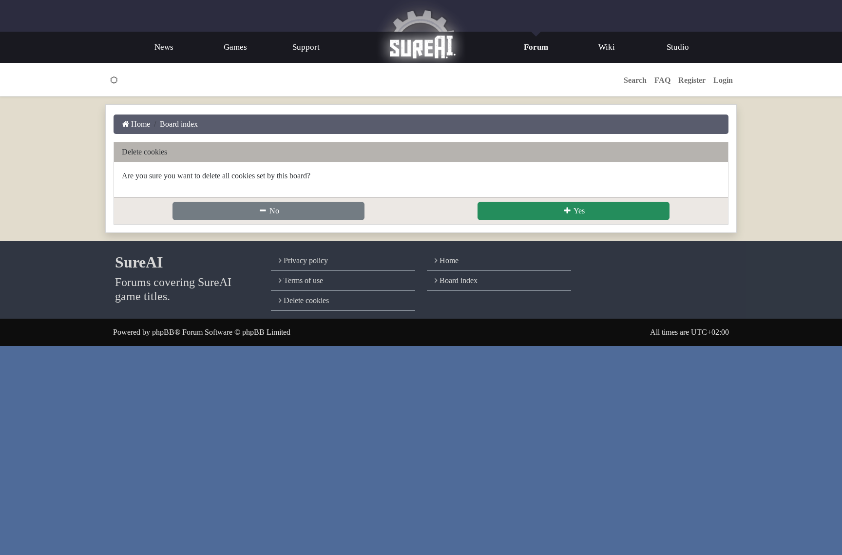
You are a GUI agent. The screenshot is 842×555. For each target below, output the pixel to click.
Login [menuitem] (723, 80)
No (273, 211)
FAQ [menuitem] (662, 80)
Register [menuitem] (692, 80)
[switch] (114, 80)
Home (448, 260)
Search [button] (635, 80)
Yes (578, 211)
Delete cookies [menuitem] (305, 300)
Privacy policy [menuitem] (305, 260)
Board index (458, 280)
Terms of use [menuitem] (302, 280)
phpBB (163, 332)
